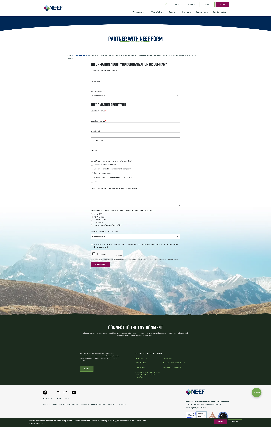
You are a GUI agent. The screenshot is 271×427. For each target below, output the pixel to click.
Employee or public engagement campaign (112, 169)
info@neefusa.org (80, 55)
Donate (222, 4)
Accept (220, 422)
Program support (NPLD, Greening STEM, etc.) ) (114, 177)
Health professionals (174, 363)
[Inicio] (54, 8)
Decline (235, 422)
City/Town (95, 81)
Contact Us (47, 399)
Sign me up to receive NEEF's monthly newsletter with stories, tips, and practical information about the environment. (136, 245)
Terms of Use (112, 404)
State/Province (97, 92)
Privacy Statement (37, 423)
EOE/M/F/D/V (85, 404)
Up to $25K (98, 214)
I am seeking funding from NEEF (107, 225)
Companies (141, 363)
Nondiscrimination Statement (69, 404)
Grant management (102, 173)
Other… (97, 182)
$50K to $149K (100, 220)
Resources (192, 4)
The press (140, 367)
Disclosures (122, 404)
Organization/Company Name (104, 70)
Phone (94, 151)
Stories (207, 4)
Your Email (95, 131)
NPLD (177, 4)
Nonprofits (141, 358)
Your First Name (98, 111)
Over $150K (98, 222)
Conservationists (172, 367)
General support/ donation (105, 165)
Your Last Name (98, 121)
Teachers (168, 358)
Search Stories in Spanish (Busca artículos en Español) (148, 374)
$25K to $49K (99, 217)
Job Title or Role (98, 141)
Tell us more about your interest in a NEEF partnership (114, 188)
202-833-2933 (62, 399)
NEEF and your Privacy (98, 404)
